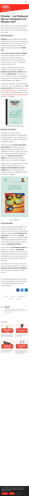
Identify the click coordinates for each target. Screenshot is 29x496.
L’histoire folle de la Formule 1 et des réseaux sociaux (7, 351)
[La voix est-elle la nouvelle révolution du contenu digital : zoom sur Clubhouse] (21, 344)
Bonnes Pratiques (11, 13)
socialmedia (18, 298)
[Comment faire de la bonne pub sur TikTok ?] (21, 328)
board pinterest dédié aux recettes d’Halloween (14, 94)
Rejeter (11, 493)
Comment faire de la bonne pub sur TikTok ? (21, 335)
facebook (6, 296)
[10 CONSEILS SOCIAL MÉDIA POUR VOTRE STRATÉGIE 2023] (7, 328)
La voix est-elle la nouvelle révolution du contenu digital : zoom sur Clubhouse (21, 352)
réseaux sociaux (21, 296)
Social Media (10, 298)
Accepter (5, 493)
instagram (13, 296)
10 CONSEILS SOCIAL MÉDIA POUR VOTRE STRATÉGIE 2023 (7, 335)
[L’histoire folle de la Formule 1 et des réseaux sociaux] (7, 344)
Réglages (19, 493)
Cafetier (7, 307)
